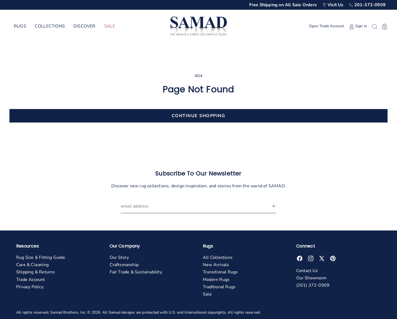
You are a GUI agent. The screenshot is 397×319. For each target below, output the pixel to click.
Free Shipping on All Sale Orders (283, 5)
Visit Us (336, 5)
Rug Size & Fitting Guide (40, 257)
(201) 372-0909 (313, 285)
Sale (207, 294)
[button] (20, 26)
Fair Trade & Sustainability (136, 272)
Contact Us (307, 271)
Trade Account (30, 280)
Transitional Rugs (220, 272)
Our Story (119, 257)
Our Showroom (311, 278)
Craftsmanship (124, 265)
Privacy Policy (29, 287)
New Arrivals (216, 265)
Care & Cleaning (32, 265)
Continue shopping (199, 116)
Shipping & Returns (35, 272)
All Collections (218, 257)
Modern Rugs (216, 280)
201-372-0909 (370, 5)
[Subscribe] (274, 206)
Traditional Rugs (219, 287)
